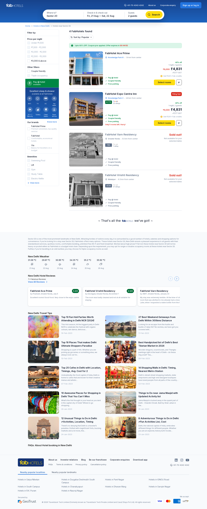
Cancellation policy (98, 464)
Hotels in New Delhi (41, 26)
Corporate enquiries (120, 460)
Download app (140, 460)
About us (152, 5)
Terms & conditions (64, 464)
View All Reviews (36, 282)
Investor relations (69, 460)
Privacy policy (81, 464)
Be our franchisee (98, 460)
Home (27, 26)
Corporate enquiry (168, 5)
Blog (83, 460)
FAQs (50, 464)
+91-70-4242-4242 (135, 5)
